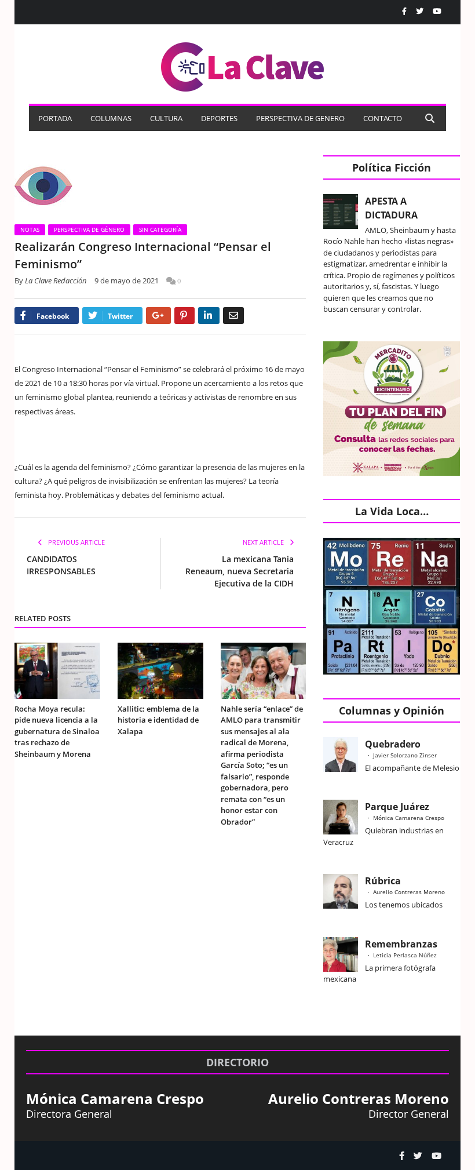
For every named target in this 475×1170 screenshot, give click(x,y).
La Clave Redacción (56, 280)
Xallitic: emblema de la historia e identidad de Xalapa (158, 720)
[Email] (233, 315)
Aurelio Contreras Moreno (409, 892)
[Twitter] (419, 11)
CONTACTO (382, 118)
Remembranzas (401, 944)
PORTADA (55, 118)
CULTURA (166, 118)
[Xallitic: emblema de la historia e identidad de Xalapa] (160, 671)
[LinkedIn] (209, 315)
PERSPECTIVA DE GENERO (300, 118)
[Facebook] (404, 11)
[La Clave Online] (243, 64)
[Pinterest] (184, 315)
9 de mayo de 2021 (126, 280)
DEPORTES (219, 118)
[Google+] (158, 315)
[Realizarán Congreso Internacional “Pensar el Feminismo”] (160, 185)
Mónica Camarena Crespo (408, 818)
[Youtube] (437, 11)
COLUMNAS (110, 118)
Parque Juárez (397, 806)
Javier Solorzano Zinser (405, 755)
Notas (29, 229)
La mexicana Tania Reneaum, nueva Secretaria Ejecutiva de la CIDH (239, 571)
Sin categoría (160, 229)
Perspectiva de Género (89, 229)
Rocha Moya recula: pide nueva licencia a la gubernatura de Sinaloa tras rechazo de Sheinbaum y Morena (57, 731)
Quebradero (393, 744)
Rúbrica (383, 880)
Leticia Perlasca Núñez (405, 955)
